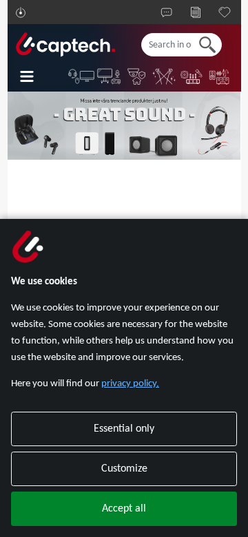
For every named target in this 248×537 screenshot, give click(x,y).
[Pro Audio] (192, 76)
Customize (124, 468)
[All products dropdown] (36, 76)
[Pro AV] (109, 76)
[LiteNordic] (164, 76)
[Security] (137, 76)
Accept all (124, 508)
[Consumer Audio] (220, 76)
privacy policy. (130, 384)
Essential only (124, 428)
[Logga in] (20, 12)
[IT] (82, 76)
